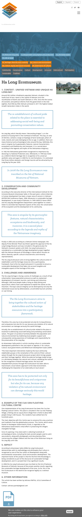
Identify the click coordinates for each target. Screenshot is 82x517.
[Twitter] (75, 7)
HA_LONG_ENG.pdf (8, 508)
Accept (69, 511)
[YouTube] (79, 7)
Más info (44, 515)
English (59, 2)
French (76, 2)
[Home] (9, 10)
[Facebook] (72, 7)
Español (68, 2)
